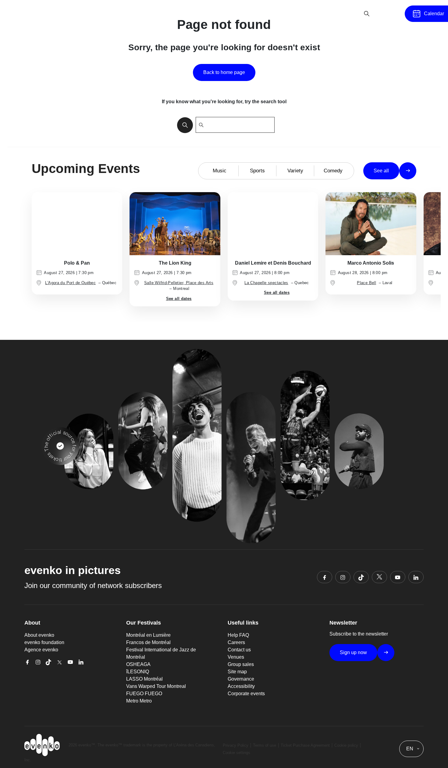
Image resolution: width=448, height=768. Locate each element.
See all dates (179, 298)
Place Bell (366, 282)
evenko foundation (44, 642)
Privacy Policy (235, 745)
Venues (236, 657)
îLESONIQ (137, 671)
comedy (333, 171)
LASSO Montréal (144, 679)
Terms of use (264, 745)
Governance (241, 679)
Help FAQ (238, 635)
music (219, 171)
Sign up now (353, 652)
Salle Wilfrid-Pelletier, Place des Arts (178, 282)
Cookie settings (236, 752)
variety (295, 171)
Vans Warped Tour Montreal (156, 686)
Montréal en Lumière (148, 635)
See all (381, 170)
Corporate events (246, 693)
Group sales (241, 664)
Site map (237, 671)
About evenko (39, 635)
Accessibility (241, 686)
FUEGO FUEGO (144, 693)
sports (257, 171)
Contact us (239, 649)
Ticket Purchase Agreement (305, 745)
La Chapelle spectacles (266, 282)
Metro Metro (139, 700)
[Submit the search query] (183, 125)
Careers (236, 642)
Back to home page (224, 72)
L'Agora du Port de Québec (70, 282)
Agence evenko (41, 649)
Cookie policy (346, 745)
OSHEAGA (138, 664)
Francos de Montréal (148, 642)
